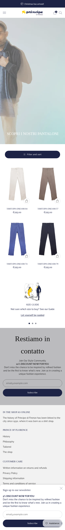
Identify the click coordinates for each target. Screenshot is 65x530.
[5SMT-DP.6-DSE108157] (48, 184)
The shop (7, 452)
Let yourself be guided (32, 315)
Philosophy (8, 441)
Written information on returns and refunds (25, 468)
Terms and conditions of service (19, 483)
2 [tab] (32, 323)
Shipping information (13, 478)
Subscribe (32, 523)
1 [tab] (29, 323)
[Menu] (4, 12)
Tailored (7, 447)
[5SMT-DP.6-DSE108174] (17, 239)
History (6, 436)
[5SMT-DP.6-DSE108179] (48, 239)
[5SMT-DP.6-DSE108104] (17, 184)
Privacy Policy (10, 473)
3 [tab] (35, 323)
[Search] (60, 12)
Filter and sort (34, 154)
